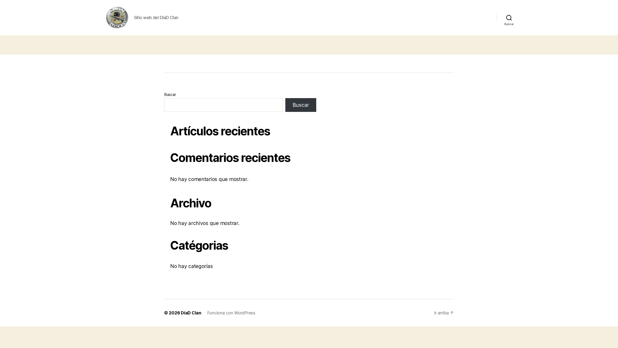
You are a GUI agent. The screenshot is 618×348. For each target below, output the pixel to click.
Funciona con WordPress (231, 312)
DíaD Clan (191, 312)
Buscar (170, 94)
